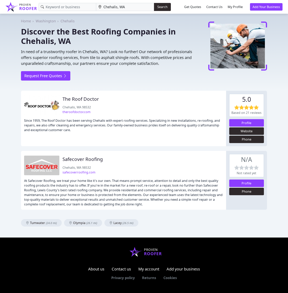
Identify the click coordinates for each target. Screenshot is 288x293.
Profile (246, 123)
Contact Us (214, 7)
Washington (46, 21)
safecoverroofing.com (78, 172)
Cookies (170, 277)
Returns (149, 277)
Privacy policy (123, 277)
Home (26, 21)
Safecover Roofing (82, 159)
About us (96, 269)
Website (247, 131)
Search (162, 7)
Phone (246, 139)
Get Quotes (192, 7)
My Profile (235, 7)
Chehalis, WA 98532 (76, 107)
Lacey (123, 223)
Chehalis (68, 21)
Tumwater (43, 223)
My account (148, 269)
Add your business (183, 269)
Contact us (121, 269)
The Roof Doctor (80, 99)
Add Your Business (266, 7)
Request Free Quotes (43, 75)
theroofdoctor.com (76, 112)
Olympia (84, 223)
